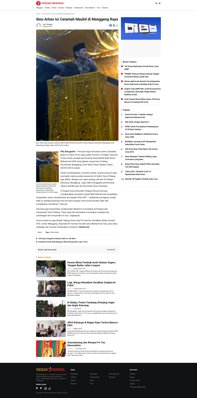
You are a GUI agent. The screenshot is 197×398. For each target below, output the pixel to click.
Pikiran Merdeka (52, 3)
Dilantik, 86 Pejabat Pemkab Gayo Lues (141, 179)
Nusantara (93, 374)
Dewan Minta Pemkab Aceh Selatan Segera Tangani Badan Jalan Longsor (91, 264)
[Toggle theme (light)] (159, 3)
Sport (92, 380)
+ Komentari (110, 250)
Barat (69, 268)
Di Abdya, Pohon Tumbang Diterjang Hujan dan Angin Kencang (91, 304)
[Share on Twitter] (114, 25)
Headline (70, 348)
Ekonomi (61, 8)
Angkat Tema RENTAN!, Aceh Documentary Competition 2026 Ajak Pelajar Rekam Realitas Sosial (142, 92)
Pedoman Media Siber (137, 387)
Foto (98, 8)
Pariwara (105, 8)
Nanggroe (39, 8)
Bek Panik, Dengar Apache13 (137, 122)
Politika (47, 8)
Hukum (54, 8)
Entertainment (90, 8)
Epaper (132, 377)
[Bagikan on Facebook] (110, 25)
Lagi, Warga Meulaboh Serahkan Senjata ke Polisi (91, 284)
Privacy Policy (135, 380)
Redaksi (132, 374)
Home (38, 14)
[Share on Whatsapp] (117, 25)
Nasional (69, 8)
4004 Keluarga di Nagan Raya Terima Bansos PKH (92, 324)
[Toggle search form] (156, 3)
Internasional (78, 8)
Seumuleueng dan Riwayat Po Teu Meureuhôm (86, 344)
